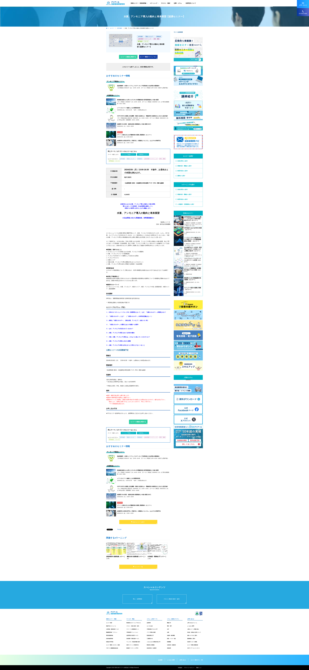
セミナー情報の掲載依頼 (192, 645)
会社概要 (160, 660)
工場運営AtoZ (150, 638)
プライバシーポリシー (189, 667)
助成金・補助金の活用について (194, 632)
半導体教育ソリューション (132, 632)
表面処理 (169, 648)
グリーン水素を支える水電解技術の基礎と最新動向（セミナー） (134, 134)
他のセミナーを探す (139, 522)
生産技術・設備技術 (171, 645)
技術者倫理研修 (109, 638)
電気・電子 (169, 626)
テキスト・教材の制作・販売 (132, 626)
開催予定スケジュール (111, 626)
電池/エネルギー (149, 36)
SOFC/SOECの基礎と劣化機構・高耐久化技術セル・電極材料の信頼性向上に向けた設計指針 (142, 116)
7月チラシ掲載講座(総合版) (112, 648)
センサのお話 (150, 626)
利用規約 (180, 667)
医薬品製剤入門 (150, 635)
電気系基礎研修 (109, 635)
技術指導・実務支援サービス (132, 638)
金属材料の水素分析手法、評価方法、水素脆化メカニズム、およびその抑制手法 (139, 140)
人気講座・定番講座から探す (186, 204)
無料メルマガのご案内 (192, 635)
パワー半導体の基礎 (151, 632)
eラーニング (153, 3)
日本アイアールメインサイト (193, 648)
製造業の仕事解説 (150, 645)
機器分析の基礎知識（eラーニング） (136, 557)
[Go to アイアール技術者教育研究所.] (106, 28)
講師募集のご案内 (191, 638)
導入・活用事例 (137, 599)
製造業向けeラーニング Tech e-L (133, 622)
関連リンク (198, 667)
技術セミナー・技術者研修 (138, 3)
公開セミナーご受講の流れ (193, 629)
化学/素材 (140, 36)
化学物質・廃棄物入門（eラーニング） (157, 557)
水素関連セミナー (142, 154)
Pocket (119, 529)
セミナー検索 (109, 622)
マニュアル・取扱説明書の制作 (133, 641)
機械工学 (169, 622)
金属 (168, 632)
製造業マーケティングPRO (132, 648)
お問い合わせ (183, 660)
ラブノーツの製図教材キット (132, 629)
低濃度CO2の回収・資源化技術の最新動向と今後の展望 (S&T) (134, 124)
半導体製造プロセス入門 (152, 629)
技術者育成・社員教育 (151, 648)
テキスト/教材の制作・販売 (172, 599)
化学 (168, 629)
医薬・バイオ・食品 (171, 638)
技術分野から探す (183, 161)
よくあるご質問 (190, 626)
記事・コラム (178, 3)
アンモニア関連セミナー (128, 154)
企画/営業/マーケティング (144, 39)
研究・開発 (156, 39)
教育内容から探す (183, 170)
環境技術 (158, 36)
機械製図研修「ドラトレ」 (112, 632)
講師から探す (181, 175)
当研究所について (191, 3)
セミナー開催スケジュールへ (148, 57)
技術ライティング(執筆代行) (132, 645)
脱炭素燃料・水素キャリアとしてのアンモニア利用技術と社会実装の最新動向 (138, 85)
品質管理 (149, 622)
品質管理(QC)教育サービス (132, 635)
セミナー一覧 (139, 567)
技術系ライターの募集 (192, 641)
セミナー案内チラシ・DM (197, 660)
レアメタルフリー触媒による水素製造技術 (128, 107)
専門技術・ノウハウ (143, 41)
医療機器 (169, 641)
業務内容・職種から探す (185, 166)
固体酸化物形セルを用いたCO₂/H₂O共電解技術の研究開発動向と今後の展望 (138, 99)
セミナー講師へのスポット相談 (113, 645)
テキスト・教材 (165, 3)
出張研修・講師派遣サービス (112, 629)
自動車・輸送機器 (171, 635)
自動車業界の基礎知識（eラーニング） (115, 557)
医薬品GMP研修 (109, 641)
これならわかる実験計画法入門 (153, 641)
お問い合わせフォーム (192, 622)
